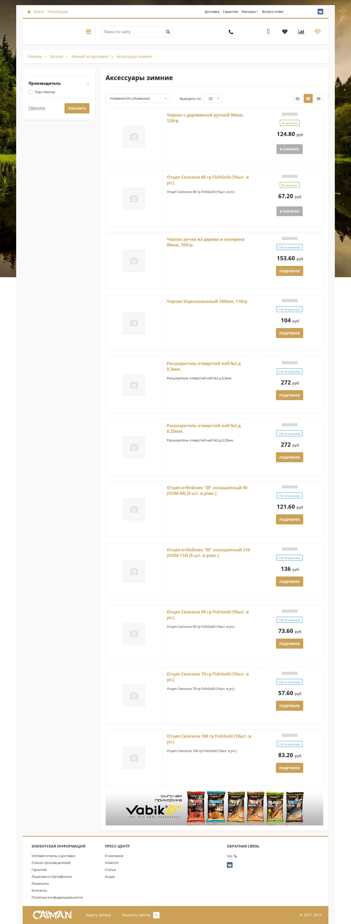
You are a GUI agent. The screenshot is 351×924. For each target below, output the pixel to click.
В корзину (289, 149)
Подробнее (289, 271)
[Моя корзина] (268, 32)
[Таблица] (318, 98)
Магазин (249, 11)
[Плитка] (297, 98)
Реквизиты (40, 883)
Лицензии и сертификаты (52, 876)
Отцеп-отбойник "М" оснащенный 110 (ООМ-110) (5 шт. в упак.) (208, 553)
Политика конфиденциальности (57, 897)
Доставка (212, 11)
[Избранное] (285, 32)
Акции (110, 876)
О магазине (114, 855)
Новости (111, 862)
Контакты (39, 890)
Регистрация (58, 11)
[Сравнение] (301, 32)
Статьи (110, 869)
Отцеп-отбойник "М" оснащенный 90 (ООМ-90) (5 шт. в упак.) (207, 490)
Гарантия (230, 11)
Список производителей (51, 862)
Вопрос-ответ (273, 11)
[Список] (308, 98)
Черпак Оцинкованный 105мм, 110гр (207, 301)
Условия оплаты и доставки (53, 855)
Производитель (45, 83)
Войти (39, 11)
